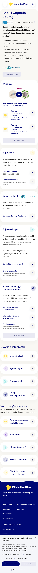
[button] (19, 570)
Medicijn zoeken (7, 513)
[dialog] (19, 554)
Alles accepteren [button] (10, 564)
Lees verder (30, 550)
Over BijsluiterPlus (8, 529)
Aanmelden (20, 509)
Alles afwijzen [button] (29, 564)
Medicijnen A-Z (7, 509)
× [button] (35, 537)
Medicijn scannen (8, 518)
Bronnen (5, 533)
